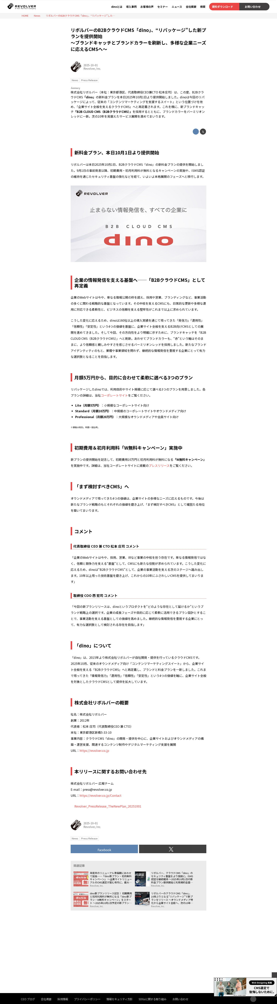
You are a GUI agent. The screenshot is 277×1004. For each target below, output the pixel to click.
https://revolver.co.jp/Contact (100, 795)
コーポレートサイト (114, 395)
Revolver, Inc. (92, 68)
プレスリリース (159, 465)
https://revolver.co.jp (94, 750)
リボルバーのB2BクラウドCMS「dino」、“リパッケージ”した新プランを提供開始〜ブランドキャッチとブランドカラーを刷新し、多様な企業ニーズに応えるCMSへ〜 (138, 39)
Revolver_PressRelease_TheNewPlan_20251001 (107, 806)
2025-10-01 (90, 65)
